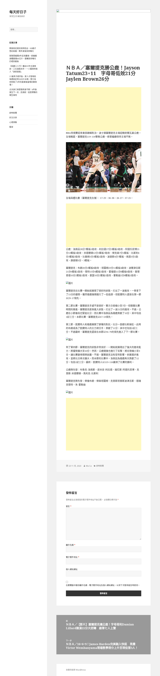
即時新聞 (13, 113)
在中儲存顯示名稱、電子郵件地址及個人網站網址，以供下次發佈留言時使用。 (103, 585)
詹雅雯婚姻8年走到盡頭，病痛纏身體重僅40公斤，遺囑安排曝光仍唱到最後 (23, 58)
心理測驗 (13, 122)
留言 (69, 506)
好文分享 (13, 117)
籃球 (11, 127)
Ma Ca (89, 466)
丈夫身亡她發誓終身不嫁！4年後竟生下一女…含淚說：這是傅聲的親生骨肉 (23, 92)
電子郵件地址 (72, 557)
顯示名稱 (70, 545)
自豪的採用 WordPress (76, 670)
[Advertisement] (103, 109)
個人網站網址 (72, 569)
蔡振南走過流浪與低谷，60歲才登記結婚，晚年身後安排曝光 (22, 49)
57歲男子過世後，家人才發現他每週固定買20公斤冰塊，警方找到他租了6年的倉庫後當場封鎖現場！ (23, 80)
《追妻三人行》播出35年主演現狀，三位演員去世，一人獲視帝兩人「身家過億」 (23, 69)
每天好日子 (18, 11)
